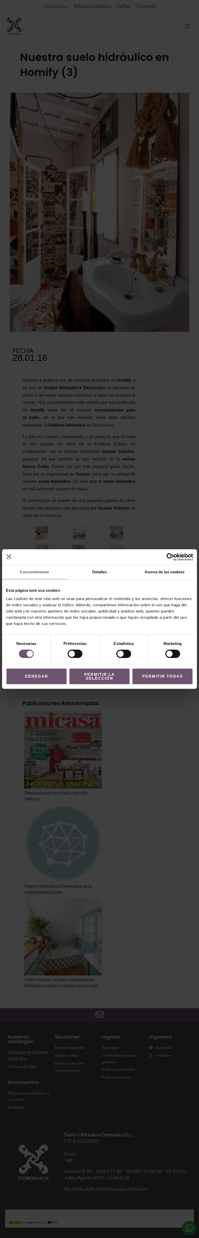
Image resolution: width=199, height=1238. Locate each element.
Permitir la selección (99, 676)
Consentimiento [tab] (34, 572)
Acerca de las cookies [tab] (164, 572)
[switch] (75, 654)
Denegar (36, 676)
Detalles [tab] (99, 572)
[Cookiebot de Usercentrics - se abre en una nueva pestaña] (170, 557)
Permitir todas (162, 676)
